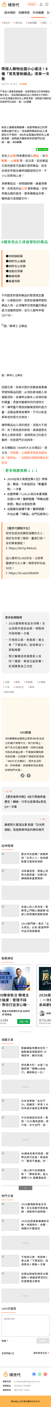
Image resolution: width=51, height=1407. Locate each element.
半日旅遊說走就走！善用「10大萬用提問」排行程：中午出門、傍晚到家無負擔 (35, 1121)
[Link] (23, 776)
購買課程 (31, 4)
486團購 (23, 84)
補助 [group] (44, 22)
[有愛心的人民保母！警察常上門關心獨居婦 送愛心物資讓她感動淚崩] (10, 911)
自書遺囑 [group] (32, 22)
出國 (7, 682)
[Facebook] (29, 776)
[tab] (20, 1031)
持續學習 (24, 12)
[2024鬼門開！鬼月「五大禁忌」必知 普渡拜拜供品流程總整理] (10, 927)
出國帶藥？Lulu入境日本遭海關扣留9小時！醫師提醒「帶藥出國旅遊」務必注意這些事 (27, 499)
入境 (7, 687)
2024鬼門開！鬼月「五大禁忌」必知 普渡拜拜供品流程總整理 (35, 927)
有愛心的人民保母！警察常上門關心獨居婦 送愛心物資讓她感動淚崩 (35, 910)
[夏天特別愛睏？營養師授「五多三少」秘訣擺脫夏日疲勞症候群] (10, 858)
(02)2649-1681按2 (22, 1385)
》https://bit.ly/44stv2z (21, 548)
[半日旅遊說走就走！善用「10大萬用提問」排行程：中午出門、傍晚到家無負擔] (10, 1121)
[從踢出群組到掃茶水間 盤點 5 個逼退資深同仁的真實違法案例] (10, 1278)
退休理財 (10, 12)
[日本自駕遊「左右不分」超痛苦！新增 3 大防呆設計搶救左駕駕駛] (10, 1105)
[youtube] (45, 1374)
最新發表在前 (40, 1353)
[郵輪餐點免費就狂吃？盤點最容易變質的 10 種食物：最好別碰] (10, 1052)
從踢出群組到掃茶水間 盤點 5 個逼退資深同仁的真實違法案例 (34, 1277)
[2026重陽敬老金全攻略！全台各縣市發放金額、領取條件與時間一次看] (10, 1208)
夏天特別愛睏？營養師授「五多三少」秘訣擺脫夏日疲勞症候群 (34, 857)
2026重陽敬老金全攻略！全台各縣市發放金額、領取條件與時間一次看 (34, 1207)
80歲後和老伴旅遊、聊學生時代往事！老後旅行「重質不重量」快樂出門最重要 (35, 1157)
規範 (4, 1340)
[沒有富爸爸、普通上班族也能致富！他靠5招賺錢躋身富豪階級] (10, 875)
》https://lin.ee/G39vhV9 (22, 573)
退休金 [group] (18, 22)
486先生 (19, 687)
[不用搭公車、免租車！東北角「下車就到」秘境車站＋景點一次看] (10, 1261)
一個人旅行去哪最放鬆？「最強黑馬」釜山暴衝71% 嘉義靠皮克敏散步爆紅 (35, 1173)
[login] (41, 4)
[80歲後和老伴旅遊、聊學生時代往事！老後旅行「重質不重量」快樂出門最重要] (10, 1157)
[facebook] (34, 1374)
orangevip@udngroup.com (27, 1381)
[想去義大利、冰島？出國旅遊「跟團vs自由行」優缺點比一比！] (10, 1069)
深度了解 (36, 1021)
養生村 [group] (6, 22)
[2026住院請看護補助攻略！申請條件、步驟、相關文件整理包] (10, 1225)
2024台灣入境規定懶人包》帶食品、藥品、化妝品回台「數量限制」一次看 (27, 484)
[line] (39, 1374)
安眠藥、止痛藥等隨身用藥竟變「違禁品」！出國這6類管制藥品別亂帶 (25, 457)
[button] (47, 4)
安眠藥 (29, 682)
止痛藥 (42, 682)
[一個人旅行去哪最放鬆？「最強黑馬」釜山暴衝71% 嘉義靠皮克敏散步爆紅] (10, 1174)
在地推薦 (38, 12)
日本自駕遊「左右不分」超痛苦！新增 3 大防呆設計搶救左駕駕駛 (34, 1104)
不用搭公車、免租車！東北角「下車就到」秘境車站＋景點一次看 (34, 1260)
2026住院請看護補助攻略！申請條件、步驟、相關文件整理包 (35, 1224)
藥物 (32, 687)
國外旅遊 (9, 692)
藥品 (17, 682)
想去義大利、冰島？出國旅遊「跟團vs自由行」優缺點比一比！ (34, 1068)
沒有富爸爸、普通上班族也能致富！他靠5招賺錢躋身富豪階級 (34, 874)
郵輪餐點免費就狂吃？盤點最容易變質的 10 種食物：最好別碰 (34, 1051)
